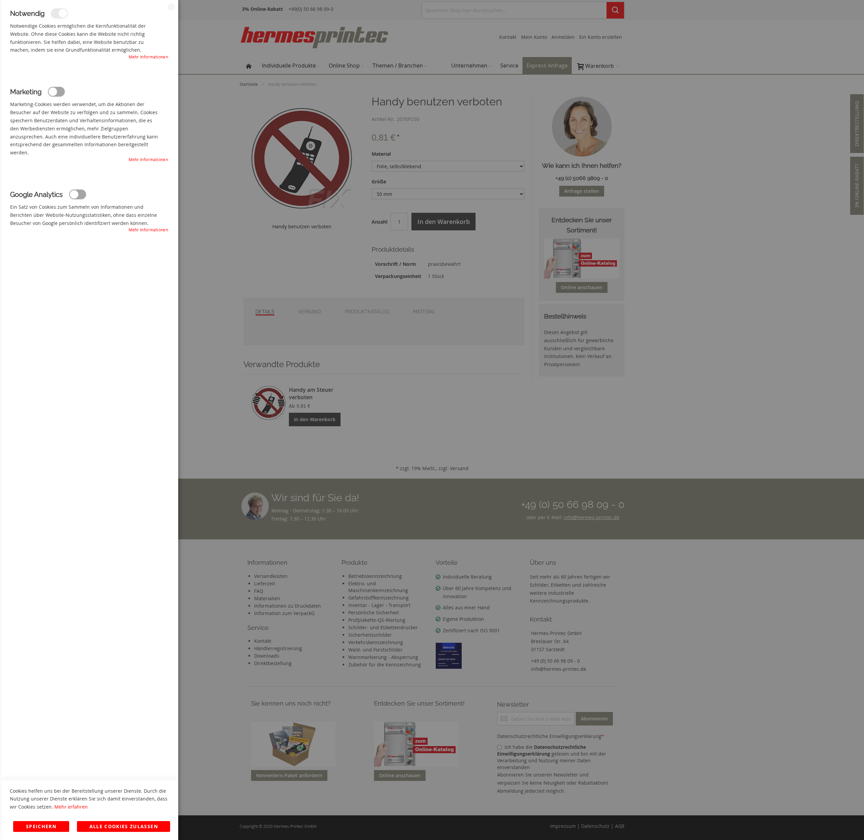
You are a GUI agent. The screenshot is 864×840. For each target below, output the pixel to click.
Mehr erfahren (71, 807)
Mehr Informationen (148, 56)
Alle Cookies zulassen (123, 826)
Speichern (41, 826)
